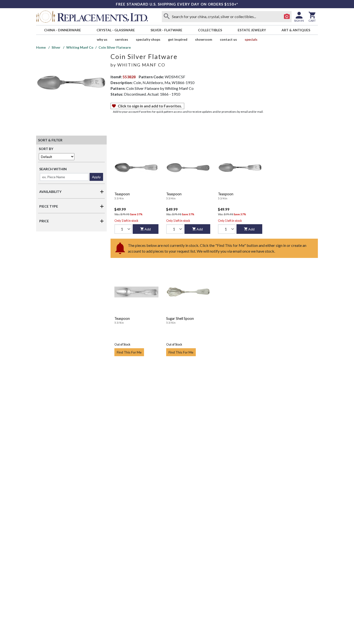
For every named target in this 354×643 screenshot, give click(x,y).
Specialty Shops (148, 39)
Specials (251, 39)
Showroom (203, 39)
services (121, 39)
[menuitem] (62, 30)
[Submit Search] (166, 16)
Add (147, 229)
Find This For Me (129, 352)
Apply (96, 177)
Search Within (53, 169)
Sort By (46, 149)
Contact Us (228, 39)
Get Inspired (177, 39)
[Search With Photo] (287, 16)
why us (102, 39)
